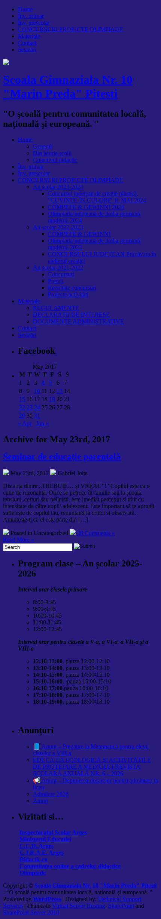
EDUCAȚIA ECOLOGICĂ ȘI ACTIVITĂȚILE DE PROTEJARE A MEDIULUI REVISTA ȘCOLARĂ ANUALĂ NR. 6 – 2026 (92, 767)
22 (22, 407)
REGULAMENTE (56, 308)
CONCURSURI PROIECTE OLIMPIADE (70, 29)
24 (37, 407)
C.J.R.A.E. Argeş (41, 852)
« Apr (24, 423)
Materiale (29, 36)
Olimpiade (32, 873)
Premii (55, 281)
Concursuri (61, 274)
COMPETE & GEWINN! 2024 (86, 207)
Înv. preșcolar (34, 22)
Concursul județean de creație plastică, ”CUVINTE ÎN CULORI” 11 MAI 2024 (97, 196)
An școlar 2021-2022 (58, 267)
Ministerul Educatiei (45, 839)
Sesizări (27, 49)
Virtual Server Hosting (78, 906)
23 (30, 407)
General (42, 146)
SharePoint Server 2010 (31, 912)
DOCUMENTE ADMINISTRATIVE (78, 321)
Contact (27, 43)
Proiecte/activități (68, 294)
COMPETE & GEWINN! (79, 234)
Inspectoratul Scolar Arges (53, 832)
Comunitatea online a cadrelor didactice (70, 866)
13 (60, 391)
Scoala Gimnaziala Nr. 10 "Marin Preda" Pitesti (68, 86)
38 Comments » (96, 533)
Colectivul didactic (55, 160)
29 (22, 415)
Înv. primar (31, 16)
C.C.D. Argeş (36, 846)
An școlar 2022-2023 (58, 227)
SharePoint (121, 906)
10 (37, 391)
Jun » (42, 423)
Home (25, 9)
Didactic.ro (33, 859)
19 (52, 399)
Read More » (18, 540)
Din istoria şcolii (52, 153)
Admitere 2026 (51, 794)
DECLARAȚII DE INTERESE (71, 314)
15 (22, 399)
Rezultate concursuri (72, 288)
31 (37, 415)
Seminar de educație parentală (62, 456)
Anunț (40, 800)
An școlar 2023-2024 (58, 187)
